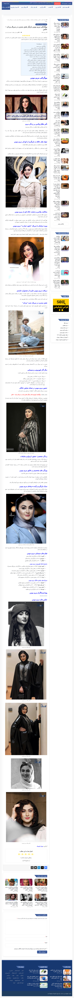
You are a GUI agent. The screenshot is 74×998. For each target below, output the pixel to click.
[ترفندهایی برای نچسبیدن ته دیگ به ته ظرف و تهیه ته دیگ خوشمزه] (65, 141)
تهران (17, 975)
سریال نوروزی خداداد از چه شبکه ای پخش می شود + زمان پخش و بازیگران (41, 888)
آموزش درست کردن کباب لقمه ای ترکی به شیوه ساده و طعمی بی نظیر (56, 47)
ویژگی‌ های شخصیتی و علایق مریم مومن (36, 63)
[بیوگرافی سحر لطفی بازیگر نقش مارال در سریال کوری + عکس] (65, 151)
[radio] (23, 35)
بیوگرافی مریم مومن (41, 46)
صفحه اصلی (65, 7)
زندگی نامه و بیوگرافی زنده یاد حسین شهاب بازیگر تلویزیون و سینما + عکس (26, 904)
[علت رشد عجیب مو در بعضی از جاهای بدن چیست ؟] (65, 122)
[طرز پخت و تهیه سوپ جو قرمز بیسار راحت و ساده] (65, 177)
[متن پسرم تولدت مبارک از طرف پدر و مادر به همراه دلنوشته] (65, 215)
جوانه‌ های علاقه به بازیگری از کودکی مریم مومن (35, 49)
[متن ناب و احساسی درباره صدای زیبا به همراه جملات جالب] (65, 272)
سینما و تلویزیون (14, 7)
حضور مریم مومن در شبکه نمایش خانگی (36, 60)
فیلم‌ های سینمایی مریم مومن (39, 67)
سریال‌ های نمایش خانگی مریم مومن (37, 70)
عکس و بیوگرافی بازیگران (35, 19)
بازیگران (21, 975)
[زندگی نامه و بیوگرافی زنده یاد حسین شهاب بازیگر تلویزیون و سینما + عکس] (26, 897)
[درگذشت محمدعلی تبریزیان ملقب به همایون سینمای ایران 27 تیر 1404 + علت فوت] (41, 897)
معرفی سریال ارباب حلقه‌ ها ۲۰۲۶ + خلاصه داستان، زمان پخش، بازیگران (56, 168)
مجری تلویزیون (17, 980)
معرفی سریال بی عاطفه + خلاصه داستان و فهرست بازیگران (56, 67)
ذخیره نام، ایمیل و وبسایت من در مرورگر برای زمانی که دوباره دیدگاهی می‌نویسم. (30, 948)
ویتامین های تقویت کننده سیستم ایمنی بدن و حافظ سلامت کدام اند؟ (56, 985)
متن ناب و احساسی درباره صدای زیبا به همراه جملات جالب (56, 273)
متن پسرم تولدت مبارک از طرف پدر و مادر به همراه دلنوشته (56, 216)
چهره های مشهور (20, 982)
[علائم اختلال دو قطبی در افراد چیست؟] (65, 160)
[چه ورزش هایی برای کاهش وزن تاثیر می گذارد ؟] (67, 972)
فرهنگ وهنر (9, 977)
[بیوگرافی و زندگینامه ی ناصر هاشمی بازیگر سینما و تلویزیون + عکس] (26, 882)
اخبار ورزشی (7, 973)
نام (46, 936)
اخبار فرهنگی (14, 973)
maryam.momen (43, 595)
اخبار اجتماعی (17, 970)
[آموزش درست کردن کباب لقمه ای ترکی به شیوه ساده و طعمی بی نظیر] (65, 46)
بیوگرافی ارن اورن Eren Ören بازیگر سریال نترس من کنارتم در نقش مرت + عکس (57, 262)
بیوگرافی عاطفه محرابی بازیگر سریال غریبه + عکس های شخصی (57, 239)
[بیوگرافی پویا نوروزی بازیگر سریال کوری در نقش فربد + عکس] (65, 104)
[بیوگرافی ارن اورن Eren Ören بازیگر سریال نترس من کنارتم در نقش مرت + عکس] (65, 259)
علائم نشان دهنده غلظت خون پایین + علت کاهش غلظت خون (56, 978)
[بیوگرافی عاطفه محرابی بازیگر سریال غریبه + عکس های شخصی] (65, 238)
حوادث (13, 975)
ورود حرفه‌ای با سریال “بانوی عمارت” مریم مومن (34, 53)
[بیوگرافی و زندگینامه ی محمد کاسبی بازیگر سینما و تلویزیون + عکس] (11, 882)
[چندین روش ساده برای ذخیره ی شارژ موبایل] (65, 96)
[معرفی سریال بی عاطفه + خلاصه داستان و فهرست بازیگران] (65, 66)
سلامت (50, 7)
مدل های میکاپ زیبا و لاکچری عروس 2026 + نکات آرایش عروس (56, 37)
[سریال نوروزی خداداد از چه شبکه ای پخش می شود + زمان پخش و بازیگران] (41, 882)
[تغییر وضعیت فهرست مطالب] (44, 44)
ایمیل (45, 942)
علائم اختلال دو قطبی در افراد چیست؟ (57, 160)
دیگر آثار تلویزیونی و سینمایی (39, 58)
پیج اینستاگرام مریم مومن (40, 72)
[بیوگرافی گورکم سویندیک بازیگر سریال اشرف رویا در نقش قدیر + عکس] (65, 282)
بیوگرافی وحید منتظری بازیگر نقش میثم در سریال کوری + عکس (57, 132)
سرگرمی (42, 7)
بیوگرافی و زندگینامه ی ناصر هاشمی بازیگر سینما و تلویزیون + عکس (26, 888)
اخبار (22, 970)
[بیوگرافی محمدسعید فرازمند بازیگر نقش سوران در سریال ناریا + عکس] (11, 897)
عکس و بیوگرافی (4, 7)
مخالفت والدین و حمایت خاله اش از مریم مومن (35, 51)
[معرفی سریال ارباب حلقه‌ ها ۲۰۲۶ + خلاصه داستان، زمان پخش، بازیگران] (65, 167)
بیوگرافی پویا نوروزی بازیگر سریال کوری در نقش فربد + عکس (56, 105)
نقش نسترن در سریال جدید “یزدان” (37, 56)
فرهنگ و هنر (24, 7)
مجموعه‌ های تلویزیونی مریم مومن (38, 68)
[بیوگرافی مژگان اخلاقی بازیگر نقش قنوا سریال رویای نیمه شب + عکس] (65, 203)
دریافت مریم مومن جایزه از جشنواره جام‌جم (36, 55)
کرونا (14, 982)
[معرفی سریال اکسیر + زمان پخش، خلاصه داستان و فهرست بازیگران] (65, 25)
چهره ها (11, 980)
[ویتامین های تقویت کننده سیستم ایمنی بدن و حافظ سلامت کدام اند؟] (67, 985)
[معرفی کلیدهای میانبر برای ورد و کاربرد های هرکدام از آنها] (44, 978)
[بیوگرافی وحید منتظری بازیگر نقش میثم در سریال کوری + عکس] (65, 131)
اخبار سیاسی (21, 973)
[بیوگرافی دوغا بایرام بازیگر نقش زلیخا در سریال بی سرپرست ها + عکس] (65, 248)
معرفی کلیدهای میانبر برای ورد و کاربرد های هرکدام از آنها (33, 978)
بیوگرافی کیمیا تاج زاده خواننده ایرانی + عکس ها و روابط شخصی (56, 57)
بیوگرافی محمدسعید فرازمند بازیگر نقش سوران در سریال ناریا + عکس (11, 904)
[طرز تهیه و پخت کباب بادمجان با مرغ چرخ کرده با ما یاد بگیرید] (65, 87)
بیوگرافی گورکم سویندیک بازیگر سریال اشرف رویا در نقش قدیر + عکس (56, 283)
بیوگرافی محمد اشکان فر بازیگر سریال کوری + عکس (43, 2)
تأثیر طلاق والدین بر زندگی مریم (38, 48)
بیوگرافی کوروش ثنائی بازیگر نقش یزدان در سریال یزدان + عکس (26, 394)
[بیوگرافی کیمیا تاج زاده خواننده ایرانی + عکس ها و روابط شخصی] (65, 56)
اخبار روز (58, 7)
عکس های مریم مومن (41, 73)
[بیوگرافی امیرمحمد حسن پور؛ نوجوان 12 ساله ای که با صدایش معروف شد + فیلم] (65, 76)
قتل (22, 980)
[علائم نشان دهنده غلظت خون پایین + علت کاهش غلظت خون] (67, 978)
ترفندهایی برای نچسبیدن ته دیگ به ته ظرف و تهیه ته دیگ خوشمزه (56, 142)
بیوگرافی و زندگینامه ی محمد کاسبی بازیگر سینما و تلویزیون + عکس (11, 888)
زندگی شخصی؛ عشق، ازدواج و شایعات (37, 61)
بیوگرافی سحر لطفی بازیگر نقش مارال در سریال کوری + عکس (57, 152)
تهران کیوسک (6, 3)
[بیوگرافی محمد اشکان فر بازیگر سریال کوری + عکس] (65, 114)
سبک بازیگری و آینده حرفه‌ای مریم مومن (36, 65)
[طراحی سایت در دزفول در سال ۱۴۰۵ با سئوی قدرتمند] (44, 985)
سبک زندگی (33, 7)
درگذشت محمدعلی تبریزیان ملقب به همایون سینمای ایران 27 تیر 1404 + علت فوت (41, 904)
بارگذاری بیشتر (61, 224)
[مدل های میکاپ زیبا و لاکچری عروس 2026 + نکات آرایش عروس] (65, 36)
